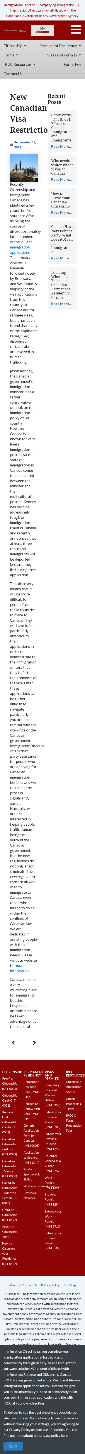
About (13, 1285)
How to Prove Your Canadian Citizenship (60, 200)
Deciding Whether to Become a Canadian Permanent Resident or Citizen (60, 285)
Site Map (70, 1285)
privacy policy (49, 1435)
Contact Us (29, 1285)
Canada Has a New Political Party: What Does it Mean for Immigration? (62, 239)
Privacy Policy (50, 1285)
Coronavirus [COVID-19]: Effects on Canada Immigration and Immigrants (62, 128)
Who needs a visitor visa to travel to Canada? (62, 167)
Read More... (61, 146)
